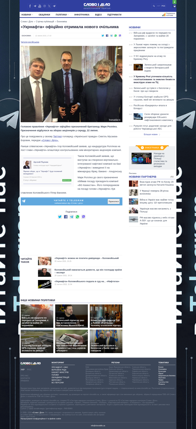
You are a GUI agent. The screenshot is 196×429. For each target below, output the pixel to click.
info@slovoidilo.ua (98, 426)
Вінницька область (93, 371)
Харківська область (140, 371)
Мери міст (56, 380)
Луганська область (116, 373)
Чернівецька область (140, 380)
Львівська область (116, 376)
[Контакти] (174, 6)
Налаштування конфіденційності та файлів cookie (41, 419)
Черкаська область (139, 378)
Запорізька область (93, 384)
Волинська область (93, 373)
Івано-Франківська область (120, 367)
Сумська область (139, 367)
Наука (160, 373)
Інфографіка (81, 15)
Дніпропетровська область (96, 376)
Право (160, 380)
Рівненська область (117, 384)
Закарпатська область (94, 382)
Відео (98, 15)
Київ (87, 367)
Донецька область (93, 378)
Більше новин (151, 134)
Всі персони (58, 383)
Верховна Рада (59, 370)
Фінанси (161, 384)
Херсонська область (140, 373)
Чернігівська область (140, 382)
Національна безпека (166, 376)
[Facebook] (30, 6)
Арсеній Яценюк (40, 162)
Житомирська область (94, 380)
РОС (163, 6)
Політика (161, 378)
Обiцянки (44, 15)
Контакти (25, 378)
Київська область (116, 369)
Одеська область (116, 380)
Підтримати (114, 15)
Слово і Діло (27, 21)
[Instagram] (44, 6)
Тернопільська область (141, 369)
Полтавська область (117, 382)
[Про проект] (174, 2)
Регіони (115, 363)
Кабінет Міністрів (60, 372)
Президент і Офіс (60, 367)
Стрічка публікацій (45, 21)
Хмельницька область (141, 376)
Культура (162, 371)
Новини (26, 15)
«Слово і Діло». (50, 140)
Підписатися (114, 201)
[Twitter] (49, 6)
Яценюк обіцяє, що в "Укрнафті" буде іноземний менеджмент (42, 172)
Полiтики (61, 15)
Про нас (25, 376)
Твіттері (57, 136)
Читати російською (30, 42)
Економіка (62, 21)
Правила (25, 381)
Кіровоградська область (118, 371)
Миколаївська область (118, 378)
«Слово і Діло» (38, 413)
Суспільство (163, 382)
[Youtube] (39, 6)
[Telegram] (34, 6)
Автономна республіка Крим (97, 369)
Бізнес (161, 367)
